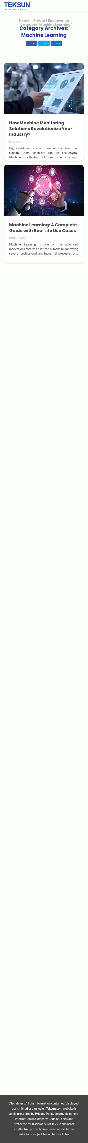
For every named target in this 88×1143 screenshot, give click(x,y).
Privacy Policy (44, 1113)
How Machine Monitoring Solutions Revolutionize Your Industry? (40, 128)
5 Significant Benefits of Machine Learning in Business (41, 1043)
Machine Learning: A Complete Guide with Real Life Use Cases (43, 228)
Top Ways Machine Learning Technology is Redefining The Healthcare (41, 842)
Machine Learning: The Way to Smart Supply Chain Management (42, 434)
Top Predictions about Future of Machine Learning (41, 941)
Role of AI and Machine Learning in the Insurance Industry (37, 536)
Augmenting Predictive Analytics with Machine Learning (35, 332)
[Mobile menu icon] (80, 6)
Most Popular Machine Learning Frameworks (34, 737)
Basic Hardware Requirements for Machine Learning (43, 635)
